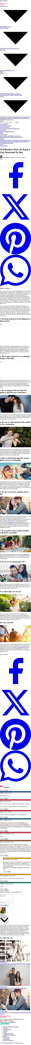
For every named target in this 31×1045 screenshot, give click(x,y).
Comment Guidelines (8, 1033)
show (10, 288)
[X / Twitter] (15, 718)
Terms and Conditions (8, 1040)
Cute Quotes (13, 117)
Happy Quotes (6, 118)
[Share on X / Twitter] (15, 222)
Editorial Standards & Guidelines (11, 1026)
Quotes (1, 138)
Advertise (5, 1031)
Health (1, 71)
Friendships (9, 93)
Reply (6, 798)
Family (1, 93)
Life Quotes (13, 118)
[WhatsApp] (15, 781)
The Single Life (12, 95)
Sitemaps (5, 1036)
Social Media (19, 95)
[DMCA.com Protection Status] (4, 1024)
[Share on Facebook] (15, 190)
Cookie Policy (6, 1039)
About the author (4, 917)
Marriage (6, 95)
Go (17, 122)
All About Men (3, 124)
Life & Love (3, 134)
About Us (5, 1028)
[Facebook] (15, 686)
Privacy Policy (6, 1037)
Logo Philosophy (7, 1029)
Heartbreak (2, 130)
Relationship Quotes (8, 119)
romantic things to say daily (13, 522)
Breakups (2, 70)
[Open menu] (0, 2)
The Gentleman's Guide (5, 26)
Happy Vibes (15, 93)
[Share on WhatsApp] (15, 285)
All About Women (4, 127)
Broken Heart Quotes (5, 117)
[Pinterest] (15, 749)
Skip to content (3, 0)
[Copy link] (0, 287)
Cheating (7, 70)
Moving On (11, 70)
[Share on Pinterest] (15, 254)
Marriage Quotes (20, 118)
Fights (4, 93)
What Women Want (14, 48)
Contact (5, 1032)
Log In (1, 121)
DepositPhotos (12, 1022)
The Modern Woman (5, 48)
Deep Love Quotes (20, 117)
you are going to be (22, 647)
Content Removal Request (9, 1035)
